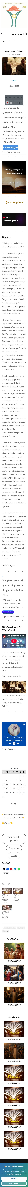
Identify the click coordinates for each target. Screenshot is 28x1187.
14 (17, 784)
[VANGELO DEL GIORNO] (7, 891)
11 (7, 784)
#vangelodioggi (5, 931)
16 (24, 784)
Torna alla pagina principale (14, 839)
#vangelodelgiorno (21, 928)
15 (21, 784)
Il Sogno (14, 855)
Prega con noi (14, 848)
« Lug (13, 803)
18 (7, 788)
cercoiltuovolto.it (14, 676)
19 (10, 788)
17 (3, 788)
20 (14, 788)
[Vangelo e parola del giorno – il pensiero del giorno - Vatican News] (14, 597)
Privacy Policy (10, 1174)
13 (14, 784)
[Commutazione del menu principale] (2, 34)
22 (21, 788)
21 (17, 788)
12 (10, 784)
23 (24, 788)
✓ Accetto (14, 1178)
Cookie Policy (18, 1174)
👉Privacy (6, 822)
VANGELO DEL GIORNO (14, 961)
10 (3, 784)
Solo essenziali (14, 1183)
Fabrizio (9, 54)
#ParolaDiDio (7, 928)
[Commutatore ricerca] (26, 34)
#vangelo (13, 928)
